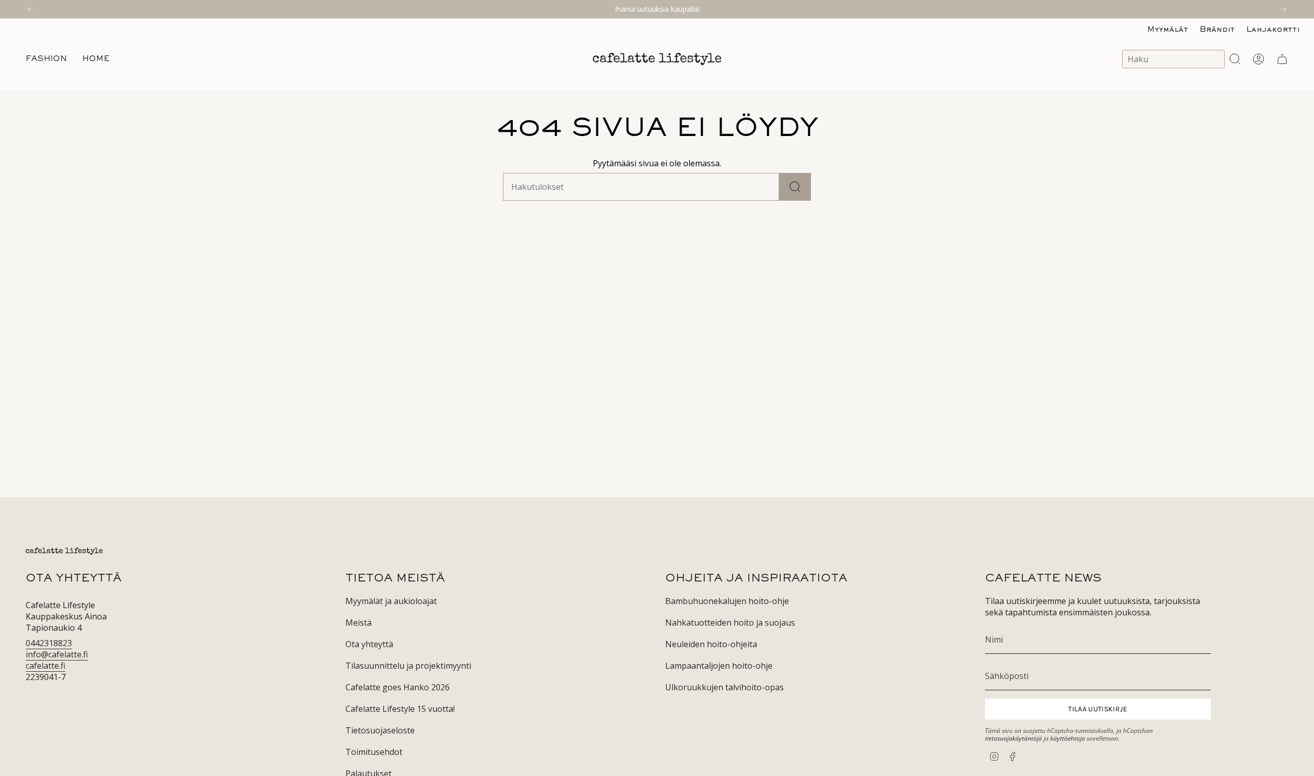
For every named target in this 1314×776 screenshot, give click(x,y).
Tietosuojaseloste (380, 730)
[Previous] (30, 9)
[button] (46, 59)
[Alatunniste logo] (64, 551)
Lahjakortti (1273, 29)
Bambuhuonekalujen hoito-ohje (727, 601)
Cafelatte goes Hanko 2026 (397, 687)
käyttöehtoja (1067, 738)
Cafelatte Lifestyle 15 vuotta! (400, 708)
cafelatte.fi (45, 665)
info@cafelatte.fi (57, 654)
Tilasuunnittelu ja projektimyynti (408, 665)
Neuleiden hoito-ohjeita (711, 644)
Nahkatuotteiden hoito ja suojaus (730, 622)
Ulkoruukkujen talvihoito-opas (724, 687)
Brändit (1217, 29)
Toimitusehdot (373, 752)
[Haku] (795, 187)
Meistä (358, 622)
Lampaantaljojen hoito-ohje (718, 665)
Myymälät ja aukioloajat (391, 601)
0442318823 (49, 643)
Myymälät (1167, 29)
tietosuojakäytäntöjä (1013, 738)
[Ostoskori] (1282, 59)
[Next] (1283, 9)
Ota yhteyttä (369, 644)
